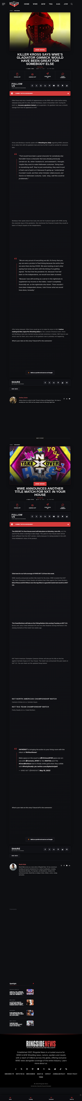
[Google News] (41, 85)
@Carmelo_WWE (32, 761)
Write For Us (20, 1073)
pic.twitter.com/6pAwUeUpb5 (46, 766)
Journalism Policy (59, 1073)
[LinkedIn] (45, 85)
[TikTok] (60, 1069)
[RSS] (66, 1069)
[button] (72, 4)
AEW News (12, 1010)
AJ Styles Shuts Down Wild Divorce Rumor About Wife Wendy (16, 1004)
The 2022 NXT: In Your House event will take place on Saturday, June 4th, (36, 531)
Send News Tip (9, 1073)
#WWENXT (23, 749)
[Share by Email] (66, 382)
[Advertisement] (24, 242)
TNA (51, 4)
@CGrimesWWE (46, 758)
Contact (48, 1073)
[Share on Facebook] (45, 382)
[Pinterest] (49, 85)
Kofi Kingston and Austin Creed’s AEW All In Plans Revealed (17, 1014)
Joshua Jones (30, 68)
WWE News (17, 10)
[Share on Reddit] (62, 382)
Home (26, 4)
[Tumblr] (44, 1069)
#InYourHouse (31, 752)
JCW (66, 4)
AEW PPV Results (14, 989)
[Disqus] (40, 936)
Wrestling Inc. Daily (44, 142)
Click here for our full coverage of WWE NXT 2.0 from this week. (33, 573)
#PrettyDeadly (28, 766)
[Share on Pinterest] (58, 382)
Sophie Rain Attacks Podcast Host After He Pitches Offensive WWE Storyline (16, 1024)
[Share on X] (49, 382)
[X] (36, 85)
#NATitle (48, 761)
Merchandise (30, 1073)
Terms (41, 1077)
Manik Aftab (30, 499)
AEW (43, 4)
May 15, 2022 (45, 770)
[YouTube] (53, 85)
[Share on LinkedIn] (53, 382)
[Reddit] (66, 85)
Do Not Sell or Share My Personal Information (41, 1086)
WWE (35, 4)
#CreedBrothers (25, 764)
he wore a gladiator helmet (27, 105)
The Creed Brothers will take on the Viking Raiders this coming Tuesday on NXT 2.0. (40, 623)
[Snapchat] (62, 85)
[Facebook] (32, 85)
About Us (40, 1073)
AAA (58, 4)
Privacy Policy (72, 1073)
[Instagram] (58, 85)
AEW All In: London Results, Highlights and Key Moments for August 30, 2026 (17, 993)
